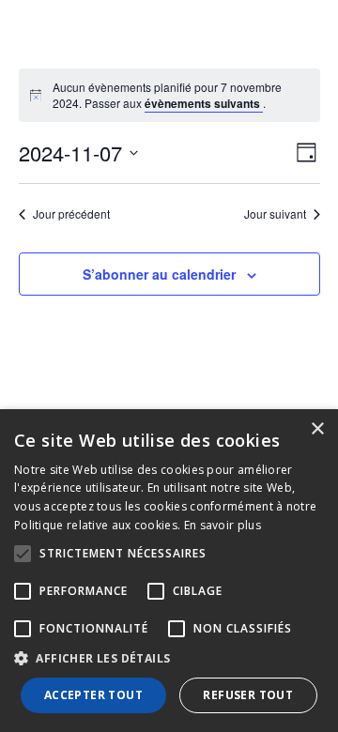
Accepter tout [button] (93, 695)
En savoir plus (222, 525)
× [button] (317, 429)
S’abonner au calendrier (159, 274)
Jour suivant (275, 213)
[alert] (180, 95)
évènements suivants (204, 103)
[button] (169, 659)
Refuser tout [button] (248, 695)
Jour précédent (71, 213)
